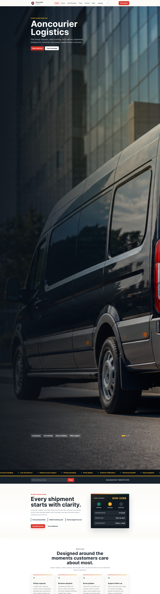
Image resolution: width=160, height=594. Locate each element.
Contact (87, 3)
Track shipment (53, 526)
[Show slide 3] (128, 435)
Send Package (71, 3)
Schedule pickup (38, 526)
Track (80, 3)
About (63, 3)
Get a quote (124, 3)
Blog (93, 3)
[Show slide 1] (122, 435)
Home (57, 3)
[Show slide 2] (125, 435)
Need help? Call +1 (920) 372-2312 (117, 480)
